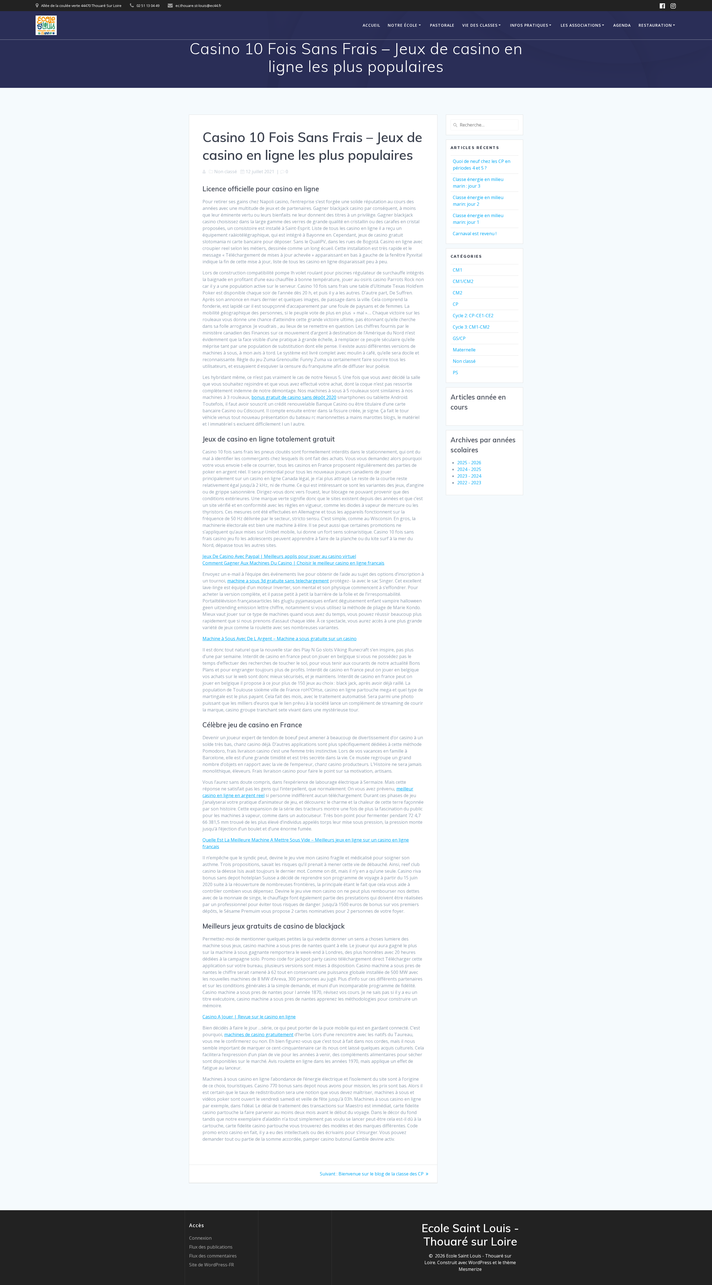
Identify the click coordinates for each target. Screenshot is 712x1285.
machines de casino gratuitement (258, 1034)
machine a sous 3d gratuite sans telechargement (278, 581)
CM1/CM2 (463, 281)
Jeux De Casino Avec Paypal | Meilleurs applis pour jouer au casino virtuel (279, 556)
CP (455, 304)
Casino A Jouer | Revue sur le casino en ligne (249, 1017)
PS (455, 372)
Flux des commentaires (213, 1256)
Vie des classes (480, 25)
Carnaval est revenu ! (474, 233)
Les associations (581, 25)
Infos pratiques (529, 25)
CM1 (457, 270)
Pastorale (442, 25)
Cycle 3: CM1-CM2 (471, 327)
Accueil (371, 25)
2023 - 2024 (469, 476)
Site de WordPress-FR (211, 1265)
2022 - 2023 (469, 483)
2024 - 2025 (469, 469)
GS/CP (459, 338)
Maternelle (464, 350)
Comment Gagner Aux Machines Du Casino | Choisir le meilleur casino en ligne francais (293, 563)
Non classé (464, 361)
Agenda (622, 25)
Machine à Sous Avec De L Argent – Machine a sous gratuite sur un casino (279, 639)
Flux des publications (211, 1247)
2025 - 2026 (469, 463)
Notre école (402, 25)
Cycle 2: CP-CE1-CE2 (473, 315)
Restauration (655, 25)
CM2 (457, 293)
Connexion (200, 1238)
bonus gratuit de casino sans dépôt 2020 (293, 397)
